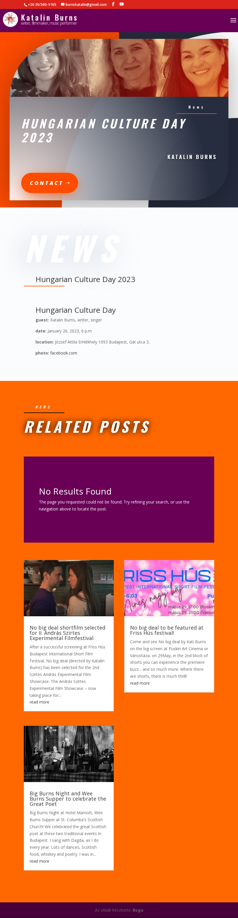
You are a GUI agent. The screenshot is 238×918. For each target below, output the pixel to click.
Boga (138, 910)
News (196, 107)
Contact (47, 182)
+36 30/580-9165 (42, 4)
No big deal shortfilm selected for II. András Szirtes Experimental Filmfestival (67, 632)
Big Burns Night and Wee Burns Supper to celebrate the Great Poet (68, 798)
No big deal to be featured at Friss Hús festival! (166, 630)
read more (39, 702)
